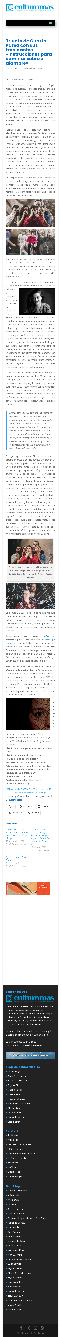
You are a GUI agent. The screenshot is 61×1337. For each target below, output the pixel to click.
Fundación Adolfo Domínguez (22, 1153)
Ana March (13, 1204)
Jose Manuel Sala (16, 1250)
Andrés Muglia (14, 1071)
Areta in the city (15, 1209)
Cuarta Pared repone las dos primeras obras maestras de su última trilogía (17, 834)
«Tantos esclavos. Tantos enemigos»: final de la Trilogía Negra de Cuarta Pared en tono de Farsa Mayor (41, 836)
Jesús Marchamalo (17, 1099)
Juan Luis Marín (15, 1254)
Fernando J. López (16, 1222)
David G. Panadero (17, 1076)
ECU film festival (15, 1149)
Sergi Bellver (14, 1121)
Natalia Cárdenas (16, 1282)
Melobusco (13, 1162)
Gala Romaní (14, 1231)
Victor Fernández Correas (20, 1300)
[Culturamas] (30, 1002)
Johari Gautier (14, 1245)
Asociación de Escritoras (19, 1144)
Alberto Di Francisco (17, 1190)
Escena (40, 68)
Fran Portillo (14, 1227)
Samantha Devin (16, 1117)
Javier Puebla (14, 1094)
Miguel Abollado (15, 1268)
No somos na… (15, 1286)
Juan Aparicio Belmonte (19, 1103)
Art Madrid (13, 1139)
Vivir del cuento (15, 1309)
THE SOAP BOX (15, 1295)
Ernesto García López (18, 1080)
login (41, 1333)
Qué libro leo (14, 1171)
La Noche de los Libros (19, 1158)
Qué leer (12, 1167)
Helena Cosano (15, 1236)
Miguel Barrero (15, 1277)
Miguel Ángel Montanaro (20, 1273)
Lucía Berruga (14, 1263)
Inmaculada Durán (16, 1241)
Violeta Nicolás (15, 1304)
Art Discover (14, 1135)
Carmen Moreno (16, 1213)
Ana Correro (14, 1199)
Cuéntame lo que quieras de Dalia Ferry (27, 1218)
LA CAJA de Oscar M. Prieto (21, 1259)
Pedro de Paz (14, 1112)
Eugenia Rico (14, 1085)
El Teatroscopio (28, 68)
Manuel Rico (14, 1108)
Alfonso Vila (13, 1195)
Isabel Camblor (15, 1089)
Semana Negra (15, 1176)
